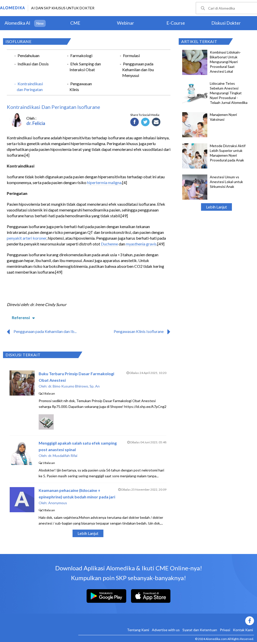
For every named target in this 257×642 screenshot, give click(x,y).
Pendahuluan (28, 55)
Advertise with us (166, 630)
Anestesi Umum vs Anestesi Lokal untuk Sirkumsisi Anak (226, 182)
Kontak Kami (243, 630)
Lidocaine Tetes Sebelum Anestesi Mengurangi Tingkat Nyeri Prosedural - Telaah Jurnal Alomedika (228, 93)
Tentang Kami (138, 630)
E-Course (175, 23)
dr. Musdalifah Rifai (62, 455)
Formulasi (131, 55)
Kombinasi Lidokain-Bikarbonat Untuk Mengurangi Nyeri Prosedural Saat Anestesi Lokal (225, 61)
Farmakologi (81, 55)
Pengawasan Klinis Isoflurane (139, 331)
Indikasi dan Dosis (33, 63)
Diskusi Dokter (226, 23)
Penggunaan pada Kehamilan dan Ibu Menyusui (138, 69)
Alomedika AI (17, 23)
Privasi (225, 630)
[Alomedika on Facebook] (166, 620)
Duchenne (109, 243)
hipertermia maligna (104, 182)
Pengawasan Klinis (81, 86)
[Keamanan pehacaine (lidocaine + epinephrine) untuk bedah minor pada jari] (22, 510)
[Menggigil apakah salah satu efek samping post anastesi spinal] (22, 463)
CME (75, 23)
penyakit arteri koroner (26, 238)
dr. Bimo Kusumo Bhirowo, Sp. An (74, 386)
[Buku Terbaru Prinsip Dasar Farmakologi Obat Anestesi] (22, 394)
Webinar (125, 23)
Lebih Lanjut (216, 206)
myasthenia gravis (141, 243)
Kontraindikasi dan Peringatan (30, 86)
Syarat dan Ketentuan (199, 630)
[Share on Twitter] (145, 122)
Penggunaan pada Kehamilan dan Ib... (45, 331)
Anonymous (57, 503)
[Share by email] (156, 122)
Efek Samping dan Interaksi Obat (85, 66)
